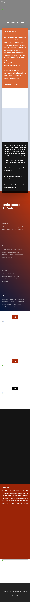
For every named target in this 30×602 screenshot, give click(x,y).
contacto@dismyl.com (21, 592)
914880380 (7, 592)
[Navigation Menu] (27, 2)
